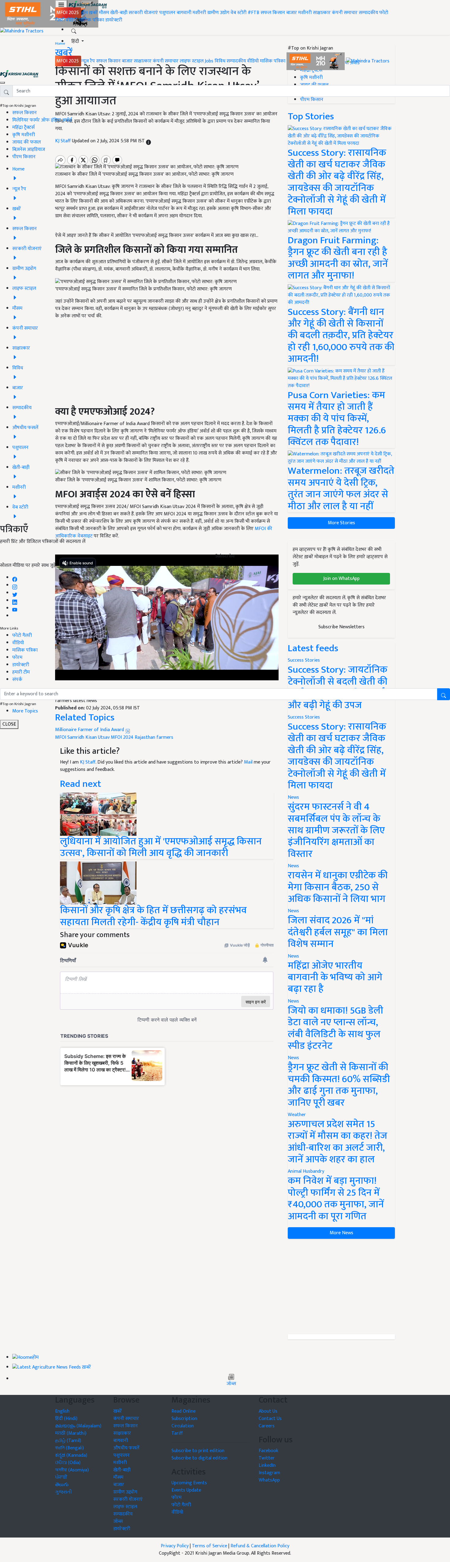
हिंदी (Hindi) (66, 1418)
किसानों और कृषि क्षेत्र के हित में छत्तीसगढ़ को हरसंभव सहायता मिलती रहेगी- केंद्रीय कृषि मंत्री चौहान (153, 916)
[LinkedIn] (14, 600)
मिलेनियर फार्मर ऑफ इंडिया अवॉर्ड (42, 120)
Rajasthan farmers (154, 737)
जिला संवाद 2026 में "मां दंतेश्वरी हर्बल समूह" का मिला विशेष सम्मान (338, 932)
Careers (267, 1426)
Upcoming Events (189, 1483)
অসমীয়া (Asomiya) (72, 1470)
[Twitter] (14, 593)
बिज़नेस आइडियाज (28, 149)
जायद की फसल (26, 142)
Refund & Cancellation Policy (260, 1546)
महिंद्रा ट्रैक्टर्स (23, 127)
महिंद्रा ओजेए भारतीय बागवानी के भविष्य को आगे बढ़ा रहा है (335, 977)
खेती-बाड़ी (118, 13)
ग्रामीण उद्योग (218, 13)
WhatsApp (269, 1480)
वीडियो (71, 20)
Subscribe (225, 556)
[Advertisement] (341, 1286)
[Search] (73, 30)
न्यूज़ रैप (88, 61)
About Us (268, 1411)
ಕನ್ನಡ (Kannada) (71, 1455)
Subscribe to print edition (197, 1451)
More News (341, 1233)
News (293, 797)
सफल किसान (273, 13)
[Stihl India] (316, 61)
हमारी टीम (21, 672)
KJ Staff (88, 762)
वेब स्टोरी (238, 13)
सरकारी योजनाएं (144, 13)
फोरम (17, 657)
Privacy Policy (175, 1546)
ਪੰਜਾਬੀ (61, 1477)
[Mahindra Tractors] (367, 61)
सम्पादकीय (368, 13)
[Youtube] (14, 608)
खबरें (117, 1411)
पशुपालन (167, 13)
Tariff (177, 1433)
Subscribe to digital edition (199, 1458)
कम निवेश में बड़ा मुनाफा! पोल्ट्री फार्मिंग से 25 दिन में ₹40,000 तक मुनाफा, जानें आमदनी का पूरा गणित (336, 1198)
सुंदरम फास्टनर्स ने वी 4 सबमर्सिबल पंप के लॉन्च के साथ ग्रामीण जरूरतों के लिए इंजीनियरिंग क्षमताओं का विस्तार (336, 830)
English (62, 1411)
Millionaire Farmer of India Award (90, 730)
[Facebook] (14, 578)
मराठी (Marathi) (70, 1433)
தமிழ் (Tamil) (68, 1441)
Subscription (184, 1418)
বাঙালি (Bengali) (69, 1448)
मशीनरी (200, 13)
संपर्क (17, 679)
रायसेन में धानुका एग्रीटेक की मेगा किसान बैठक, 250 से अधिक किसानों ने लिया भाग (338, 887)
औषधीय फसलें (126, 1448)
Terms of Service (209, 1546)
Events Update (186, 1490)
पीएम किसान (24, 157)
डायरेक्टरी (113, 20)
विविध (220, 61)
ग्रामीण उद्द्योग (125, 1492)
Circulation (182, 1426)
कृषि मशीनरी (23, 135)
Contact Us (270, 1418)
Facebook (268, 1451)
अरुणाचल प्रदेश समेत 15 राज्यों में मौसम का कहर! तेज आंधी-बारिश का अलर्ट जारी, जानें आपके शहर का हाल (337, 1142)
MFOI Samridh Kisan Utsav (82, 737)
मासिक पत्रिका (92, 20)
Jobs (209, 61)
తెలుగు (62, 1485)
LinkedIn (267, 1465)
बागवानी (184, 13)
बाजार (291, 13)
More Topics (25, 711)
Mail (248, 762)
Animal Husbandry (306, 1171)
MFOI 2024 (122, 737)
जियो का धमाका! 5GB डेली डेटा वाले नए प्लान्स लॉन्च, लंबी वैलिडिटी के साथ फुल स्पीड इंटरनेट (335, 1028)
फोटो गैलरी (22, 635)
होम (84, 13)
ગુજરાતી (63, 1492)
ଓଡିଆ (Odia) (68, 1463)
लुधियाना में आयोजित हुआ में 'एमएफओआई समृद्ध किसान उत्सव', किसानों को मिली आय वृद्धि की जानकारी (161, 847)
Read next (80, 784)
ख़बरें (93, 13)
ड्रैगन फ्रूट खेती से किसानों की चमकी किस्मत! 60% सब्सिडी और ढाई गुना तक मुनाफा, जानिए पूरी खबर (339, 1085)
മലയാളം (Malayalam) (78, 1426)
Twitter (267, 1458)
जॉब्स (231, 1384)
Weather (297, 1115)
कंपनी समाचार (345, 13)
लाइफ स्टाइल (192, 61)
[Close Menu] (2, 83)
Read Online (183, 1411)
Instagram (269, 1473)
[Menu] (61, 4)
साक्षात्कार (322, 13)
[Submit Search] (443, 694)
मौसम (104, 13)
